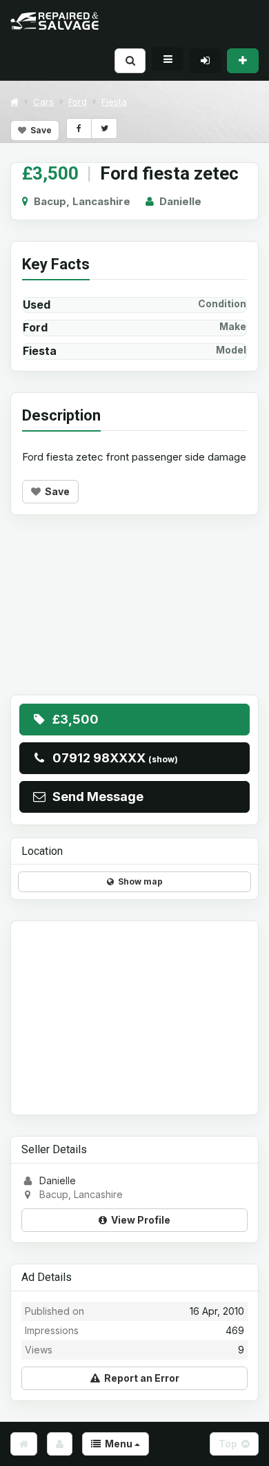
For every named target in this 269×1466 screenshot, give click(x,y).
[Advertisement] (134, 615)
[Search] (130, 60)
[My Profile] (59, 1444)
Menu (117, 1443)
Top (230, 1443)
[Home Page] (23, 1444)
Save (39, 130)
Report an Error (139, 1378)
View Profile (138, 1220)
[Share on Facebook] (79, 128)
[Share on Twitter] (104, 128)
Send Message (95, 796)
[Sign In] (205, 60)
